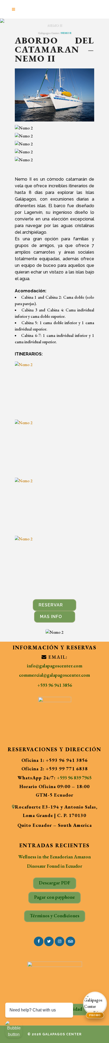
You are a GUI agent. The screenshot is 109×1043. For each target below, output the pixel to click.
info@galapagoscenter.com (54, 666)
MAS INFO (51, 616)
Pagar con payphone (54, 897)
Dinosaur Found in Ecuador (54, 866)
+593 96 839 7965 (74, 778)
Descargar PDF (54, 883)
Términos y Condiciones (54, 915)
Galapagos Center (48, 32)
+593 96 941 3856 (54, 685)
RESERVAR (51, 604)
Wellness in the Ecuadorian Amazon (54, 857)
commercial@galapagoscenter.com (54, 675)
